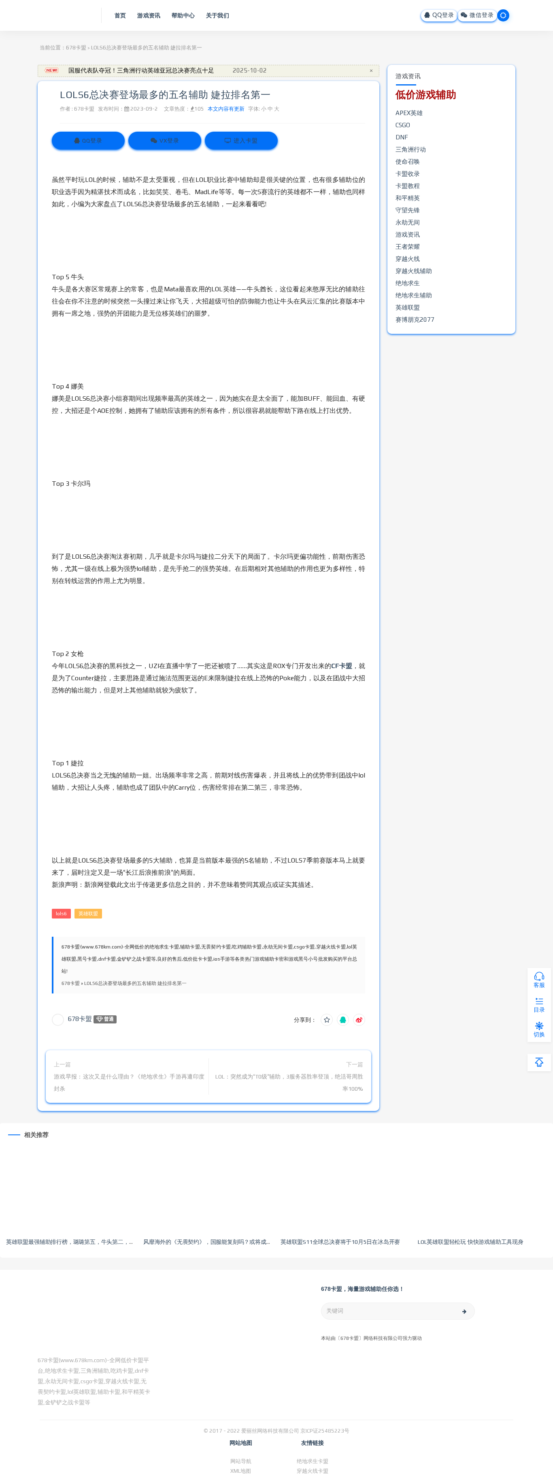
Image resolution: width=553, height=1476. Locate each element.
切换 (539, 1034)
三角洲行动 (411, 149)
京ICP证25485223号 (324, 1431)
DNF (402, 137)
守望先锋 (408, 210)
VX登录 (168, 140)
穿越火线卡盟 (312, 1471)
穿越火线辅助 (414, 270)
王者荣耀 (408, 246)
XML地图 (240, 1471)
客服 (539, 985)
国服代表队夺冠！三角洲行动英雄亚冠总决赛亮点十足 (141, 70)
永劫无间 (408, 222)
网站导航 (240, 1461)
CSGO (403, 125)
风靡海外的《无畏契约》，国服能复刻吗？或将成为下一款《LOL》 (226, 1242)
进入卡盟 (245, 140)
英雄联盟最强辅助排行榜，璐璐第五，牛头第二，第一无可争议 (84, 1242)
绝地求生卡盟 (312, 1461)
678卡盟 (76, 48)
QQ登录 (442, 15)
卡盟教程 (408, 185)
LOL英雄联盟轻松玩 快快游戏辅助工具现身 (470, 1242)
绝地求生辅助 (414, 295)
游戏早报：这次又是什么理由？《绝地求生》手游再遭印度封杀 (129, 1082)
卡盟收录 (408, 173)
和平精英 (408, 197)
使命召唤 (408, 161)
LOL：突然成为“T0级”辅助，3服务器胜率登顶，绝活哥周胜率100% (289, 1082)
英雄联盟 (88, 913)
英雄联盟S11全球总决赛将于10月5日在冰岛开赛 (340, 1242)
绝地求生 (408, 283)
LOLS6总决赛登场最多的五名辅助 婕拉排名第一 (165, 94)
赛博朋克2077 (415, 319)
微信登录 (481, 15)
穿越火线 (408, 258)
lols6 (61, 913)
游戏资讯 (408, 234)
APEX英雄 (409, 112)
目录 (539, 1009)
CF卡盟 (341, 666)
